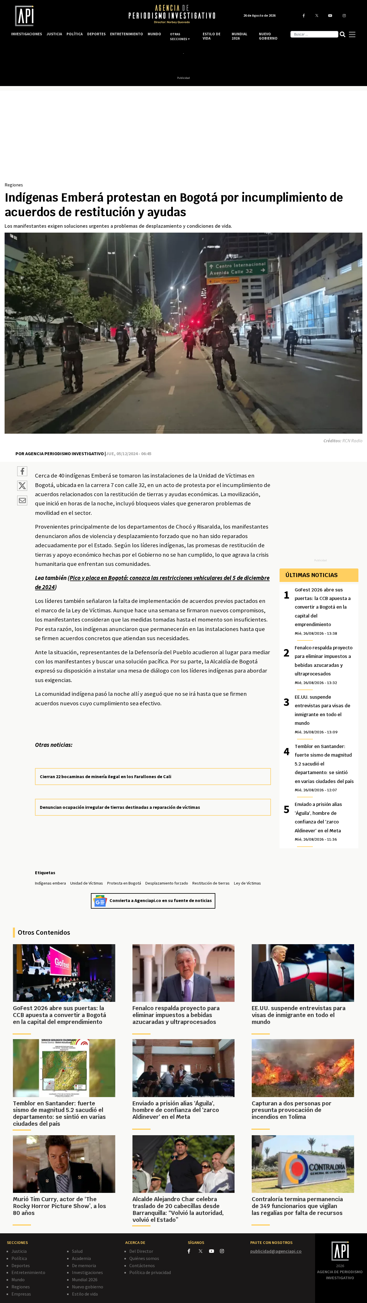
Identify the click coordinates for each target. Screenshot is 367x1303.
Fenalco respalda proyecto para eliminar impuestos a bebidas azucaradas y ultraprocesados (323, 665)
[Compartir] (22, 472)
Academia (81, 1258)
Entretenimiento (28, 1272)
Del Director (141, 1251)
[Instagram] (225, 1251)
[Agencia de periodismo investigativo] (64, 16)
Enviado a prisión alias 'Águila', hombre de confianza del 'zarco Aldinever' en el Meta (318, 821)
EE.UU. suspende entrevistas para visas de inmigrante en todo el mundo (322, 714)
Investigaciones (87, 1272)
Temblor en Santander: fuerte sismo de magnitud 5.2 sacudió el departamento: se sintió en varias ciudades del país (324, 767)
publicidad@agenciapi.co (276, 1251)
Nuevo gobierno (87, 1287)
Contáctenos (142, 1265)
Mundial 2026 (84, 1279)
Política (19, 1258)
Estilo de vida (85, 1294)
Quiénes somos (144, 1258)
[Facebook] (193, 1251)
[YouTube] (214, 1251)
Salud (77, 1251)
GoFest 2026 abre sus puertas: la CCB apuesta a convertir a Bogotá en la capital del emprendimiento (323, 611)
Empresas (21, 1294)
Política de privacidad (150, 1272)
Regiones (14, 185)
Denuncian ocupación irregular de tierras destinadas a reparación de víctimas (120, 807)
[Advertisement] (183, 138)
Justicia (19, 1251)
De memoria (84, 1265)
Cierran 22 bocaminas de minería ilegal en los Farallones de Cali (105, 776)
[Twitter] (203, 1251)
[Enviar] (22, 501)
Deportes (20, 1265)
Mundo (18, 1279)
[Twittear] (22, 489)
